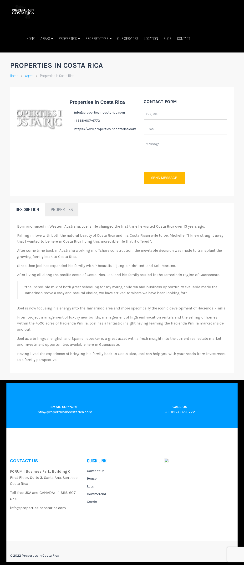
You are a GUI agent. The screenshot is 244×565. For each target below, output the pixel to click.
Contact (183, 38)
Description (27, 209)
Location (151, 38)
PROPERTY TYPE (97, 38)
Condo (92, 502)
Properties (68, 38)
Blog (167, 38)
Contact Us (96, 471)
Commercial (96, 494)
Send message (164, 178)
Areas (46, 38)
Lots (90, 486)
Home (31, 38)
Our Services (127, 38)
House (92, 478)
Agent (29, 75)
